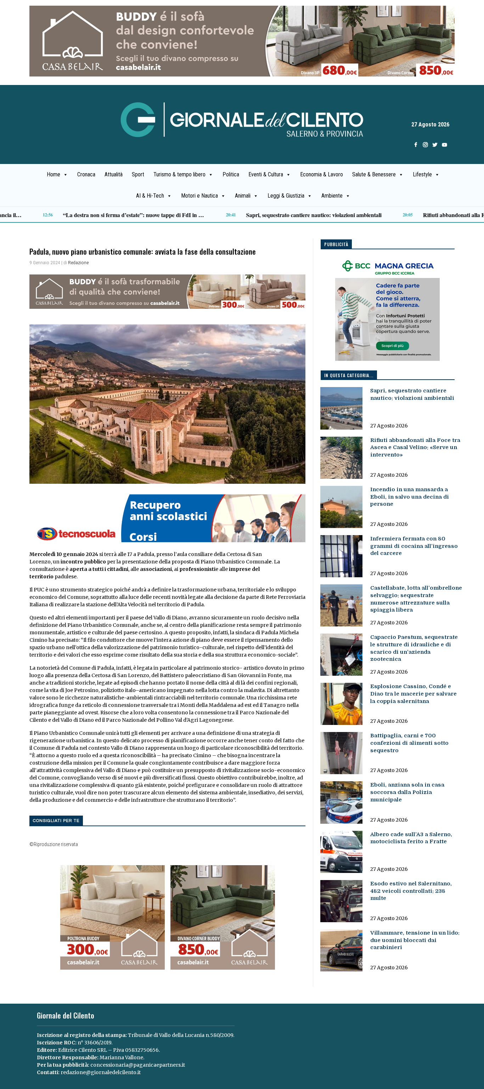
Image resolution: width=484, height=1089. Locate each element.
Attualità (114, 174)
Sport (138, 174)
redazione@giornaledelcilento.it (101, 1072)
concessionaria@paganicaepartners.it (137, 1065)
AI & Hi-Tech (150, 195)
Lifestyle (422, 174)
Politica (231, 174)
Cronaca (86, 174)
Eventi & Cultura (265, 174)
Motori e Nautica (199, 195)
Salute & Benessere (374, 174)
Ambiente (332, 195)
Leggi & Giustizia (286, 195)
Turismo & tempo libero (179, 174)
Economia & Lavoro (321, 174)
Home (53, 174)
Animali (243, 195)
